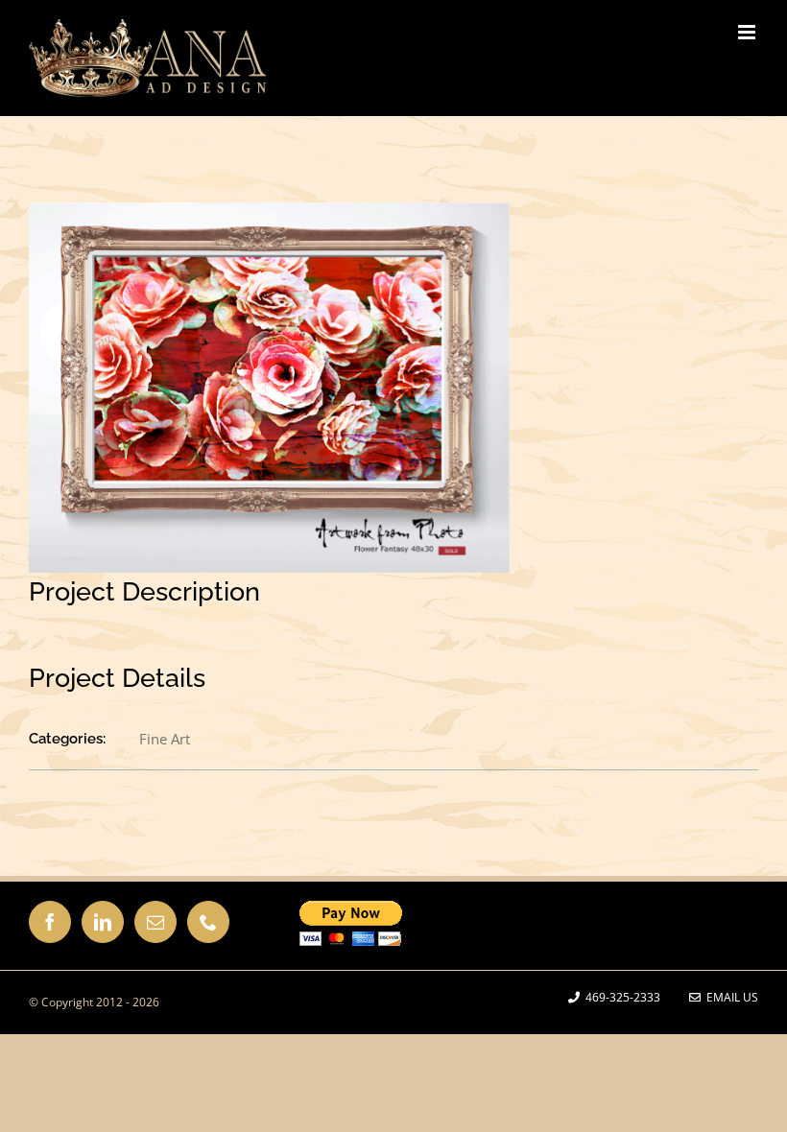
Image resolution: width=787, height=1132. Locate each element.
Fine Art (164, 738)
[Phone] (208, 922)
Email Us (729, 997)
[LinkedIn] (103, 922)
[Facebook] (50, 922)
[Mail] (155, 922)
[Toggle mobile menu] (748, 32)
